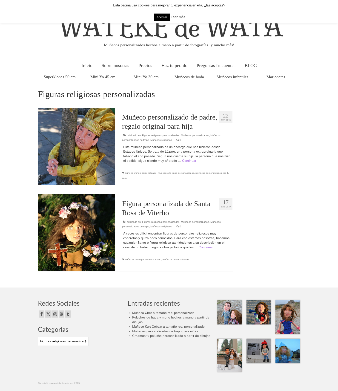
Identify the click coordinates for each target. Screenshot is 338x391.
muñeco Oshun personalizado (141, 173)
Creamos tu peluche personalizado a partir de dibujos (171, 336)
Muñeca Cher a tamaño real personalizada (163, 313)
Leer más (178, 17)
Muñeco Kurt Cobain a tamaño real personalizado (168, 326)
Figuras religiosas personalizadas (161, 135)
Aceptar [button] (162, 17)
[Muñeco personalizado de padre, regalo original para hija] (76, 146)
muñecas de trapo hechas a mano (143, 259)
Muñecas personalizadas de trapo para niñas (165, 331)
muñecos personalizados (176, 259)
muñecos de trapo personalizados (176, 173)
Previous (34, 146)
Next (119, 146)
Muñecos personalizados (195, 135)
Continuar (189, 160)
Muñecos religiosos (161, 140)
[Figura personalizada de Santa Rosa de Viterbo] (76, 232)
